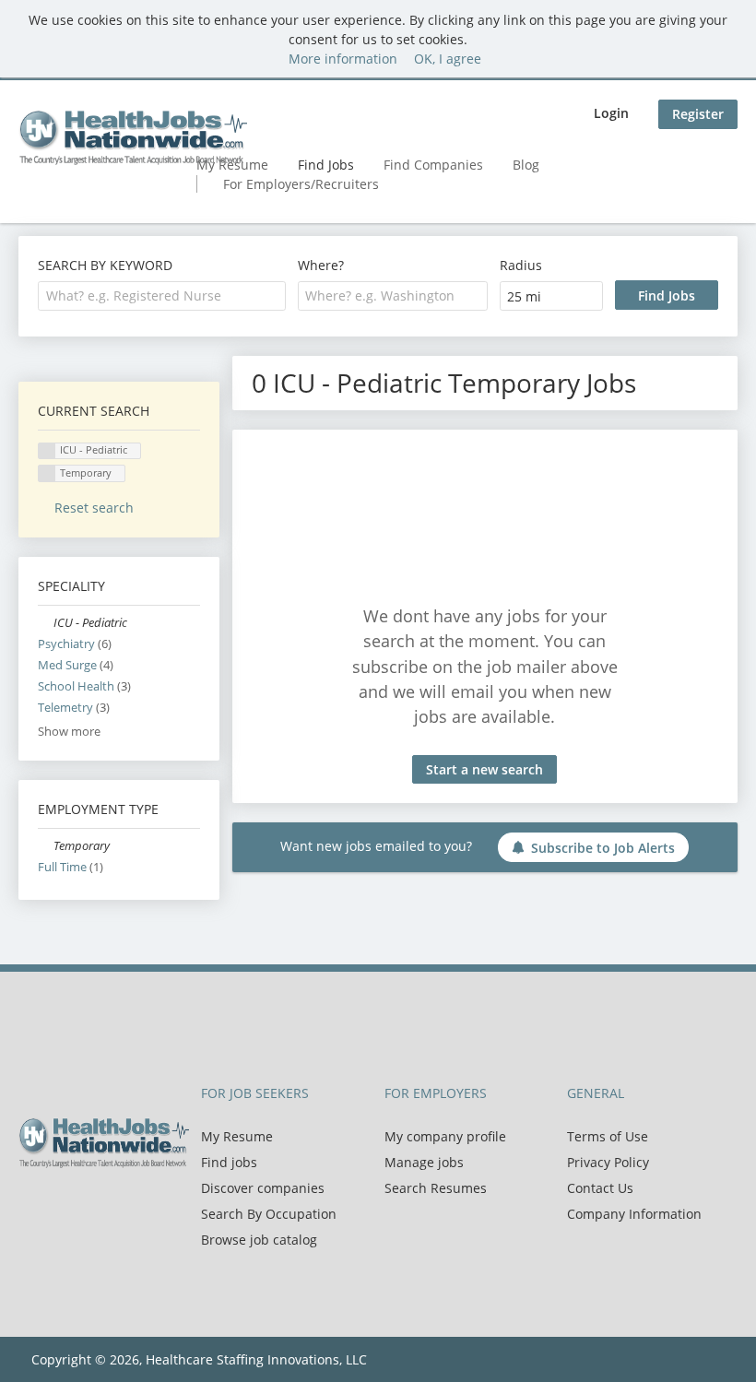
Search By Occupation (269, 1214)
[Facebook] (31, 1206)
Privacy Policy (608, 1162)
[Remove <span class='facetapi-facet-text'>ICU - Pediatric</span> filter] (47, 451)
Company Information (634, 1214)
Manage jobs (424, 1162)
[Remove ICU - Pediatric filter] (45, 623)
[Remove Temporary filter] (45, 846)
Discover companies (263, 1188)
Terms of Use (607, 1136)
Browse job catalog (259, 1239)
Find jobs (229, 1162)
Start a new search (484, 769)
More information (343, 58)
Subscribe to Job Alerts (603, 847)
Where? (321, 265)
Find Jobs (326, 164)
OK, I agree (447, 58)
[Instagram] (120, 1206)
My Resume (237, 1136)
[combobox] (162, 296)
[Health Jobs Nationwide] (132, 137)
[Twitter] (62, 1206)
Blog (526, 164)
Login (611, 113)
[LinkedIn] (92, 1206)
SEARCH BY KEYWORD (105, 265)
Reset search (94, 507)
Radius (521, 265)
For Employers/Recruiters (301, 184)
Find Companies (433, 164)
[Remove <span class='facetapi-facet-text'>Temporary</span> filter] (47, 473)
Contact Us (600, 1188)
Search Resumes (435, 1188)
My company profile (445, 1136)
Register (698, 114)
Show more (69, 731)
